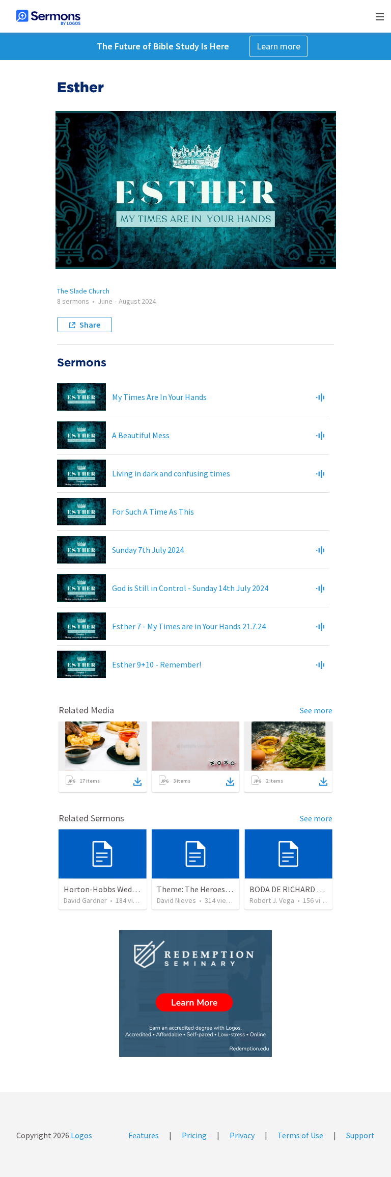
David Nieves (176, 900)
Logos (80, 1135)
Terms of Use (300, 1135)
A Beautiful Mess (141, 435)
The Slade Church (83, 291)
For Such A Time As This (153, 511)
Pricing (194, 1135)
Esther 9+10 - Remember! (156, 664)
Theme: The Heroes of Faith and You (219, 889)
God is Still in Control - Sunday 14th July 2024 (190, 588)
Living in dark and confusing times (171, 473)
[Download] (137, 781)
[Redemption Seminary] (195, 993)
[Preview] (320, 397)
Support (360, 1135)
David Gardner (85, 900)
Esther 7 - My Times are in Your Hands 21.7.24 (189, 626)
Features (143, 1135)
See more (316, 710)
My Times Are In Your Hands (159, 397)
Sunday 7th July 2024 (148, 550)
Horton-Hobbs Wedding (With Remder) (132, 889)
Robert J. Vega (271, 900)
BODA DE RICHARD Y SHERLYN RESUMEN (319, 889)
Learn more (278, 46)
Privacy (242, 1135)
